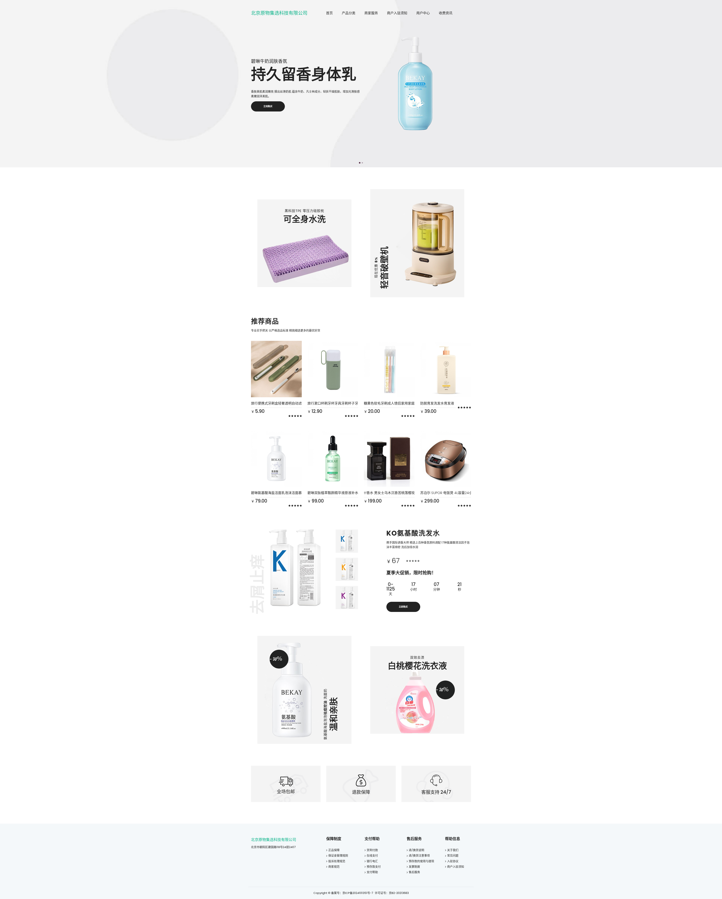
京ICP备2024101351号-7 (357, 893)
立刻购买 (267, 106)
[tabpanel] (361, 83)
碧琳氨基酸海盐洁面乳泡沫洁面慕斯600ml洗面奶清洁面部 (295, 492)
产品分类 (348, 13)
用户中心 (423, 13)
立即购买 (403, 606)
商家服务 (371, 13)
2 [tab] (362, 162)
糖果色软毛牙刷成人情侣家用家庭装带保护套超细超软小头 (408, 403)
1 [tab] (359, 163)
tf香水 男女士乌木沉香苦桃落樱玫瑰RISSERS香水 (400, 492)
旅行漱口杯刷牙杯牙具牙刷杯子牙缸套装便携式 (342, 403)
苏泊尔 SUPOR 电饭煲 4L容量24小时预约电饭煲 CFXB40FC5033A (470, 492)
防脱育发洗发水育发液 (437, 403)
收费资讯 (445, 13)
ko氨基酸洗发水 (413, 533)
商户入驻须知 (397, 13)
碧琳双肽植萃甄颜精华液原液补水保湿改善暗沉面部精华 (349, 492)
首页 (329, 13)
